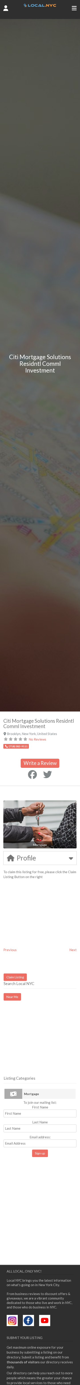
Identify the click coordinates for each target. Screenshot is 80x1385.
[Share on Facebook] (32, 774)
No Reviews (37, 739)
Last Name (40, 1122)
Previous (10, 950)
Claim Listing (15, 977)
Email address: (40, 1137)
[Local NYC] (40, 6)
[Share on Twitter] (47, 774)
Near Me (12, 997)
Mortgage (31, 1094)
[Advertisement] (41, 1042)
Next (73, 950)
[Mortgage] (13, 1094)
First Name (40, 1107)
